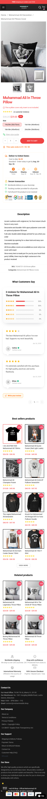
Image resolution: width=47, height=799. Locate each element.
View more (23, 565)
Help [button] (42, 796)
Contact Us (6, 749)
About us (5, 714)
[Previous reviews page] (30, 402)
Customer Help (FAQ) (9, 753)
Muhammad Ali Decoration (20, 15)
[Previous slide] (4, 51)
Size (4, 121)
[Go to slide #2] (30, 87)
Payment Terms (7, 742)
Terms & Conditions (9, 717)
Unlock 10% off (5, 788)
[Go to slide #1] (17, 87)
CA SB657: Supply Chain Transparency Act (17, 728)
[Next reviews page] (42, 402)
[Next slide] (42, 51)
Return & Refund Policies (11, 746)
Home (3, 15)
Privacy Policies (7, 721)
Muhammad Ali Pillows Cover (13, 19)
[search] (39, 7)
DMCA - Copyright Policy (11, 724)
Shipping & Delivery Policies (12, 739)
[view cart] (43, 7)
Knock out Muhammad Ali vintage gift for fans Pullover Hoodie (34, 516)
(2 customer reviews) (21, 112)
